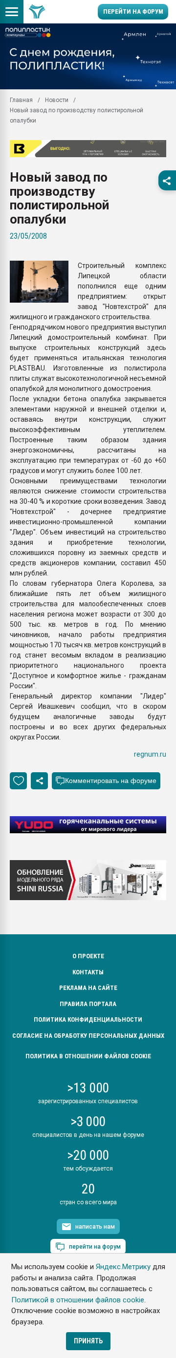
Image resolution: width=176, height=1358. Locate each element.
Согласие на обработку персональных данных (88, 1035)
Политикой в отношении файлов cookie (77, 1300)
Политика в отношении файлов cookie (88, 1056)
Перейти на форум (133, 11)
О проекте (88, 956)
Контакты (88, 972)
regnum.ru (150, 754)
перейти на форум (95, 1246)
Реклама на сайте (88, 987)
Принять (88, 1341)
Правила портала (88, 1004)
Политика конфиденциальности (88, 1019)
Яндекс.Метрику (123, 1266)
